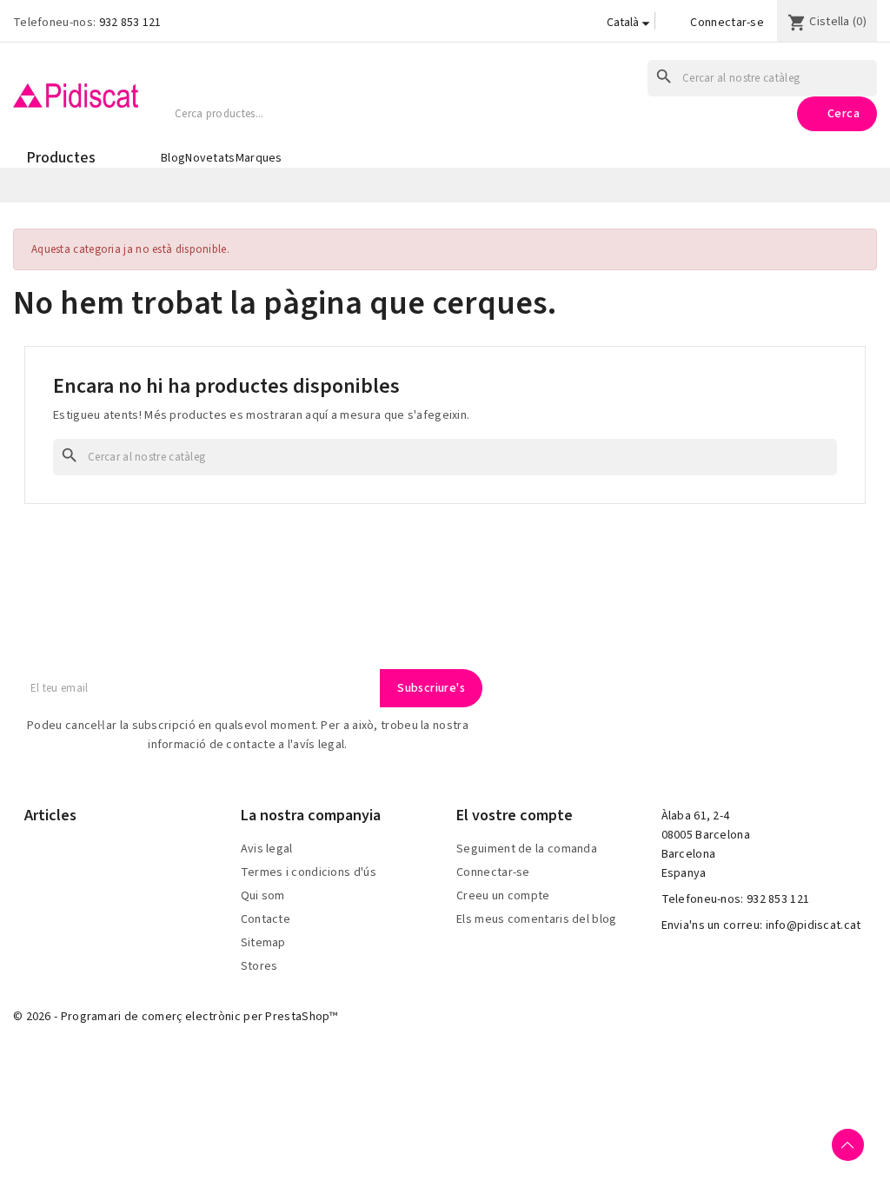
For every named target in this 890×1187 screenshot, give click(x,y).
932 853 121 (130, 22)
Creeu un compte (503, 896)
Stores (259, 966)
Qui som (263, 896)
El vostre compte (514, 815)
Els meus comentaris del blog (536, 919)
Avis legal (267, 849)
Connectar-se (727, 22)
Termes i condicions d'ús (308, 872)
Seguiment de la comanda (526, 849)
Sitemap (263, 943)
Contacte (265, 919)
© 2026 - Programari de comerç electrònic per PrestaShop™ (175, 1016)
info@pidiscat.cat (813, 925)
